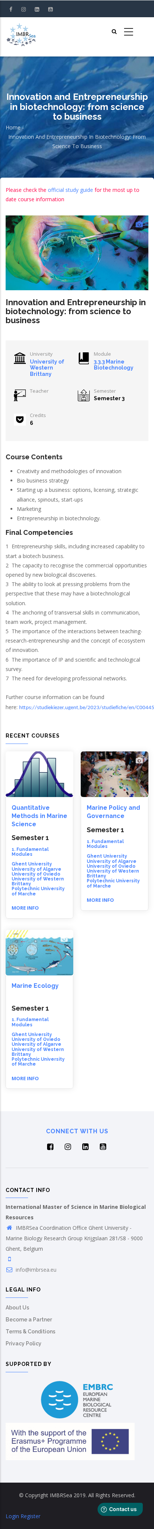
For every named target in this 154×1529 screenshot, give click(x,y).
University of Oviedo (36, 874)
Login (12, 1516)
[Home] (21, 32)
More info (25, 907)
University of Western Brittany (47, 368)
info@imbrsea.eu (35, 1269)
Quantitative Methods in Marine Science (39, 816)
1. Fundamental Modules (30, 852)
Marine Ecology (35, 985)
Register (30, 1516)
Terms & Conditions (30, 1332)
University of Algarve (36, 869)
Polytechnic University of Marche (38, 891)
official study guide (70, 189)
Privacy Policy (23, 1343)
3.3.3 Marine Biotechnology (113, 365)
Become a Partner (29, 1320)
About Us (17, 1308)
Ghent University (32, 864)
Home (13, 127)
